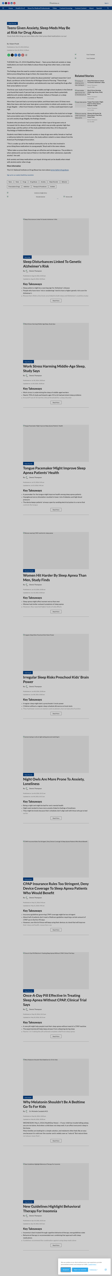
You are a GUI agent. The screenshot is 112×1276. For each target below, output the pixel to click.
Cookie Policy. (92, 1264)
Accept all (66, 1269)
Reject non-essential (80, 1269)
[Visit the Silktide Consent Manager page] (106, 1270)
